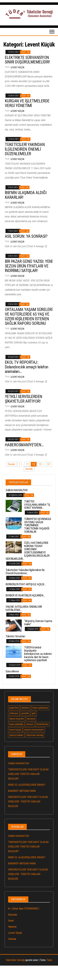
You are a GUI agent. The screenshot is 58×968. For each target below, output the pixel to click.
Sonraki (29, 468)
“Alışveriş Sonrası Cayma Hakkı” (38, 622)
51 (48, 464)
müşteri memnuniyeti (34, 729)
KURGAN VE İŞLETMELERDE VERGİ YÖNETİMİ (27, 103)
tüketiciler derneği (34, 735)
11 (27, 464)
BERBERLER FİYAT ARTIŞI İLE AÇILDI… (26, 584)
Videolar (12, 938)
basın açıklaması (40, 707)
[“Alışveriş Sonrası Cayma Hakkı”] (14, 625)
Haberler (12, 926)
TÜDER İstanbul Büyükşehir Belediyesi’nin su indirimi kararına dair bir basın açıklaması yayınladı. (38, 654)
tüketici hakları (16, 735)
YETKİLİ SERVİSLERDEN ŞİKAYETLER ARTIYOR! (23, 399)
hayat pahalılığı (16, 724)
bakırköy (26, 707)
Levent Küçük (17, 67)
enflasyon (13, 713)
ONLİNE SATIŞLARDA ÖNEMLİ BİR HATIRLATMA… (24, 608)
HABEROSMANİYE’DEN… (24, 444)
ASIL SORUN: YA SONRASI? (26, 236)
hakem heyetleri (16, 718)
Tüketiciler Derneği (15, 960)
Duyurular (12, 914)
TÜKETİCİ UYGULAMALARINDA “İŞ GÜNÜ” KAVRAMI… (37, 505)
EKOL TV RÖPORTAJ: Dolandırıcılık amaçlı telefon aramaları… (26, 367)
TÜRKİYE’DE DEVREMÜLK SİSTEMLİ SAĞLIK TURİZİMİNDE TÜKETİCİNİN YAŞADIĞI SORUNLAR (37, 525)
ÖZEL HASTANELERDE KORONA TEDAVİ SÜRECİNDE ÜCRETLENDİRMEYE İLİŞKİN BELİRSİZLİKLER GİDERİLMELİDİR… (27, 550)
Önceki (11, 464)
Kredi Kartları (42, 724)
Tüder (49, 960)
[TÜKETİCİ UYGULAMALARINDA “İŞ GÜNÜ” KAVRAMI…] (14, 505)
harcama (31, 718)
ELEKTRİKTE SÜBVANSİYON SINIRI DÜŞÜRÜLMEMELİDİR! (27, 60)
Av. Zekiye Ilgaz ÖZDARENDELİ (23, 908)
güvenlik (25, 713)
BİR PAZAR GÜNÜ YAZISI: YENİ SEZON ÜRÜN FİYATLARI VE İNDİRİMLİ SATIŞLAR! (29, 266)
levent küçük (15, 729)
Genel (11, 920)
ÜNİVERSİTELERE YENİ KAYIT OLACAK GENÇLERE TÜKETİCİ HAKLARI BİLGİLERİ (28, 801)
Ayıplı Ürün (14, 707)
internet (30, 724)
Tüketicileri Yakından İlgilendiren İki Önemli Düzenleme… (25, 571)
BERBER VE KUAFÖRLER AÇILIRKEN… (25, 595)
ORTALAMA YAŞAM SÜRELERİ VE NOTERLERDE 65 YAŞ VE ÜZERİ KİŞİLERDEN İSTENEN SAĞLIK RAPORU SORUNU (28, 316)
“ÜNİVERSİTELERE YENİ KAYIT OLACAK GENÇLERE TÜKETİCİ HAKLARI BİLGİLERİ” (28, 774)
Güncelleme (12, 671)
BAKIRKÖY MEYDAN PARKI (22, 790)
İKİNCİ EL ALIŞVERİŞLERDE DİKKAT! (26, 784)
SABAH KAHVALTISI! (17, 490)
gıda (34, 713)
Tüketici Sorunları (15, 636)
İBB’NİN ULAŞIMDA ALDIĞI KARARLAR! (25, 195)
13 (40, 464)
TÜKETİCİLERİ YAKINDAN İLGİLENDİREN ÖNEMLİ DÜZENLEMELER (25, 149)
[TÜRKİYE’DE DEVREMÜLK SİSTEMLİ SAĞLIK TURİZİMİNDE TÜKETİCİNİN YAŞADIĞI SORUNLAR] (14, 523)
